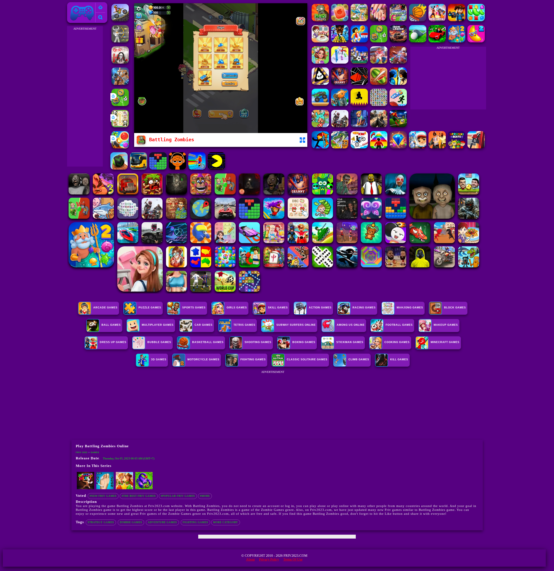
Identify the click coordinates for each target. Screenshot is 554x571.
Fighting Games (195, 522)
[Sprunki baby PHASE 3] (177, 168)
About (250, 559)
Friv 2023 (76, 4)
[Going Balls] (119, 168)
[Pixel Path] (359, 105)
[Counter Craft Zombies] (456, 20)
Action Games (320, 307)
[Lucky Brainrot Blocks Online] (144, 488)
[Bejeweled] (398, 147)
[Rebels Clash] (437, 147)
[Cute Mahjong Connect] (120, 126)
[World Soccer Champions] (398, 126)
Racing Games (364, 307)
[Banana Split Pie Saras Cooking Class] (320, 41)
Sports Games (194, 307)
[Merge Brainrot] (339, 147)
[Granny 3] (339, 83)
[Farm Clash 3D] (378, 62)
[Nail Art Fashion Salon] (378, 20)
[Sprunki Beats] (456, 147)
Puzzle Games (149, 307)
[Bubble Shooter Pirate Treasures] (120, 147)
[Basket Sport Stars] (359, 41)
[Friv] (100, 7)
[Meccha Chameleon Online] (398, 62)
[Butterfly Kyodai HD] (378, 105)
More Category (225, 522)
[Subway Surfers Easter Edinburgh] (417, 147)
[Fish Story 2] (456, 41)
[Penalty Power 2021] (398, 20)
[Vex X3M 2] (359, 147)
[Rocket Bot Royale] (437, 20)
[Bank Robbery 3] (339, 105)
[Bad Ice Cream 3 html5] (320, 83)
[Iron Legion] (398, 41)
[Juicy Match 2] (476, 41)
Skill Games (278, 307)
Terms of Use (293, 559)
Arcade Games (105, 307)
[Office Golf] (417, 41)
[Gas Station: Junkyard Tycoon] (476, 147)
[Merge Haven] (359, 126)
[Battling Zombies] (320, 20)
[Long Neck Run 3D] (339, 62)
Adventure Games (162, 522)
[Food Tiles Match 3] (339, 20)
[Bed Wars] (120, 83)
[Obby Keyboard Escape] (339, 41)
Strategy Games (101, 522)
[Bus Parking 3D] (138, 168)
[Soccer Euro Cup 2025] (359, 62)
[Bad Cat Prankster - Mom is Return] (105, 488)
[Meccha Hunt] (85, 488)
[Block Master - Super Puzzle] (158, 168)
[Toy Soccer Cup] (120, 105)
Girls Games (237, 307)
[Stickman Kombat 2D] (398, 83)
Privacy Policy (269, 559)
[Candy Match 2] (476, 20)
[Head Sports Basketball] (417, 20)
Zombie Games (131, 522)
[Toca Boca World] (320, 126)
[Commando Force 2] (378, 126)
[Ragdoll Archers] (120, 41)
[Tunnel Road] (359, 83)
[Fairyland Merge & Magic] (320, 62)
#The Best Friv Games (139, 495)
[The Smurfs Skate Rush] (359, 20)
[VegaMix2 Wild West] (124, 488)
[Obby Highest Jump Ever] (378, 147)
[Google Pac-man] (216, 168)
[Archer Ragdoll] (320, 147)
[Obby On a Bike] (197, 168)
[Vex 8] (398, 105)
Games (95, 452)
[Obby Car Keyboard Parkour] (437, 41)
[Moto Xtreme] (120, 20)
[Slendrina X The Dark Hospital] (120, 62)
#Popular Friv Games (178, 495)
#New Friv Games (103, 495)
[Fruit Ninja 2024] (378, 83)
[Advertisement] (85, 96)
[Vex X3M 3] (339, 126)
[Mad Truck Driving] (320, 105)
